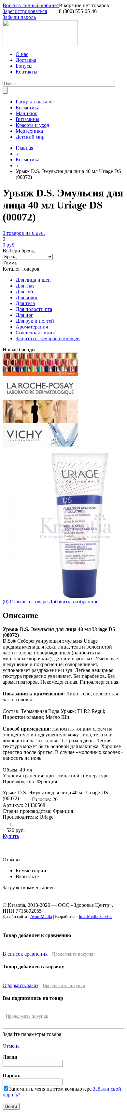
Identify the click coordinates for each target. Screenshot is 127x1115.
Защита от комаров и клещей (48, 338)
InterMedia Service (95, 916)
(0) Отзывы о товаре (25, 601)
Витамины (27, 119)
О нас (22, 54)
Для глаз (25, 286)
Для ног (24, 315)
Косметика (27, 107)
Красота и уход (32, 125)
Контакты (26, 71)
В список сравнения (25, 954)
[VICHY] (40, 445)
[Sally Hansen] (40, 374)
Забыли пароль (19, 17)
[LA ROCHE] (40, 398)
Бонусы (24, 66)
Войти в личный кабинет (31, 5)
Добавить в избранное (73, 601)
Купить (11, 836)
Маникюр (26, 113)
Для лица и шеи (33, 280)
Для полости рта (34, 309)
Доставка (26, 60)
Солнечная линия (35, 332)
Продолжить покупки (73, 954)
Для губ (24, 291)
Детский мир (30, 137)
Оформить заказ (20, 985)
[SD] (40, 421)
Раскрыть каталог (35, 101)
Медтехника (29, 131)
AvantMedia (41, 916)
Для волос (27, 297)
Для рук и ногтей (35, 321)
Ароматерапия (32, 326)
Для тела (25, 303)
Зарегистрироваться (25, 11)
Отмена (11, 1046)
